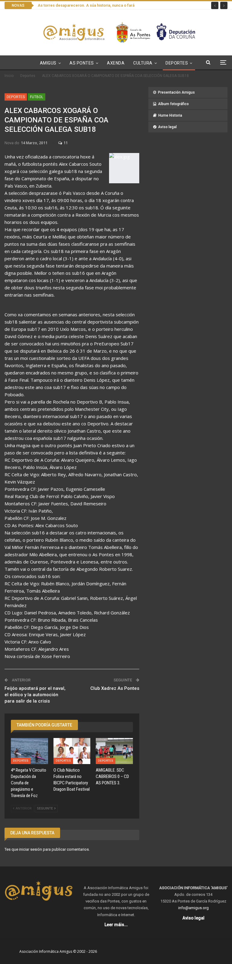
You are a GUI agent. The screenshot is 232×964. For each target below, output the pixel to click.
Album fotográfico (173, 104)
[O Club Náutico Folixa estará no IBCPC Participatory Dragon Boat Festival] (72, 751)
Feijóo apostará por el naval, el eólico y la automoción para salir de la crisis (35, 695)
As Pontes (81, 63)
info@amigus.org (193, 908)
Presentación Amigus (176, 92)
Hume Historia (170, 115)
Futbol (36, 97)
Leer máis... (116, 924)
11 (65, 142)
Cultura (143, 63)
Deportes (177, 63)
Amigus (48, 63)
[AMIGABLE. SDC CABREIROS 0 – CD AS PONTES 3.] (114, 751)
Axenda (115, 63)
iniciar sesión (30, 849)
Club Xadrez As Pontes (114, 688)
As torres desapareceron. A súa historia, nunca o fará (86, 5)
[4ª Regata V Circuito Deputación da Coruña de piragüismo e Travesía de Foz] (29, 751)
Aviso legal (167, 127)
